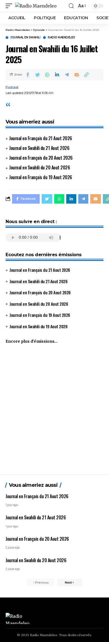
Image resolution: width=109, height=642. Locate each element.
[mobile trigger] (10, 6)
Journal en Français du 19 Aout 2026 (40, 177)
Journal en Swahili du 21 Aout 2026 (39, 148)
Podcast (12, 87)
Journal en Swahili (25, 37)
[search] (71, 6)
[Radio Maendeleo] (35, 6)
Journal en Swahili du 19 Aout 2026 (38, 326)
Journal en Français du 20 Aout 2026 (41, 157)
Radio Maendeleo (61, 37)
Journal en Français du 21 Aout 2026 (40, 138)
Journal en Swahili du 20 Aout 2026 (39, 167)
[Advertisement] (54, 411)
